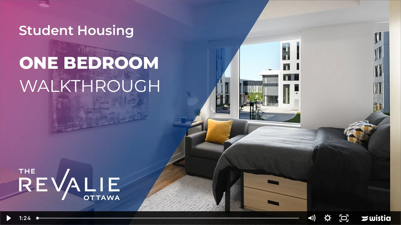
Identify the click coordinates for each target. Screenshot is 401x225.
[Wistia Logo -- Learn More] (376, 218)
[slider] (168, 218)
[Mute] (311, 218)
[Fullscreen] (344, 218)
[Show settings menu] (328, 218)
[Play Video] (8, 218)
